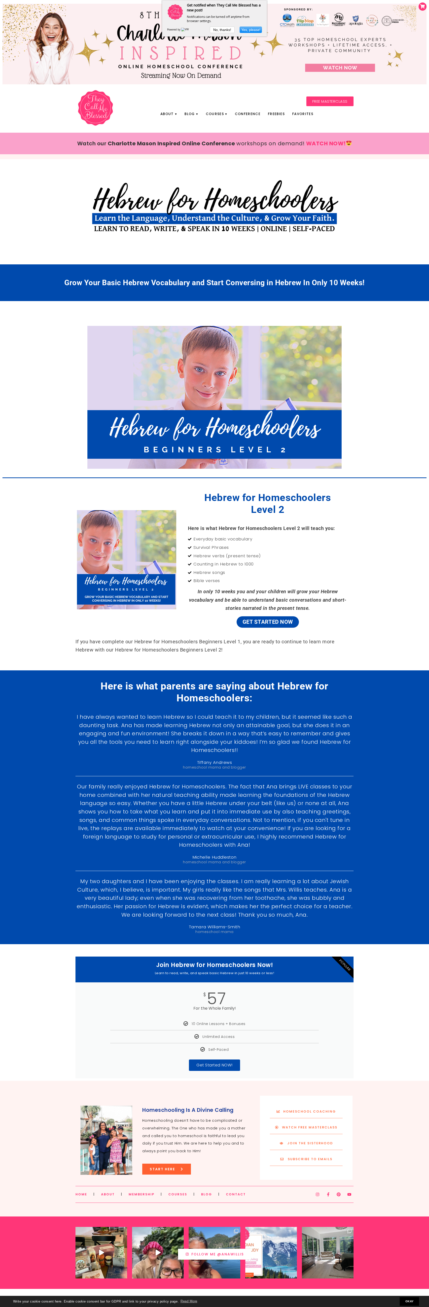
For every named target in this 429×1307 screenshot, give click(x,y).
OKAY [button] (409, 1301)
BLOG (206, 1194)
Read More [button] (188, 1301)
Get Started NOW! (214, 1065)
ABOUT (108, 1194)
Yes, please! (250, 30)
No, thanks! (222, 30)
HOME (81, 1194)
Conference (247, 114)
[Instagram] (318, 1194)
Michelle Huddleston (214, 857)
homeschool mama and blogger (214, 767)
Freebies (276, 114)
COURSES (177, 1194)
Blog (189, 114)
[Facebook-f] (328, 1194)
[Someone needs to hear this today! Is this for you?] (158, 1252)
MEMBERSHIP (141, 1194)
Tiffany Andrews (214, 762)
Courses (215, 114)
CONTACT (236, 1194)
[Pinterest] (339, 1194)
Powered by (174, 29)
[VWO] (186, 29)
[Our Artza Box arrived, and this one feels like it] (101, 1252)
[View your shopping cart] (423, 6)
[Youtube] (349, 1194)
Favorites (302, 114)
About (167, 114)
